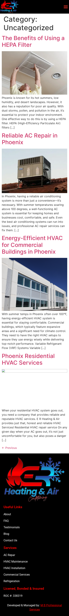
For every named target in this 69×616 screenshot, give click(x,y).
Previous (9, 448)
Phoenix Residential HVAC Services (28, 359)
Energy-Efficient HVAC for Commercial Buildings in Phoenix (32, 245)
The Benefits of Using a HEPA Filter (33, 41)
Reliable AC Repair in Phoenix (30, 139)
